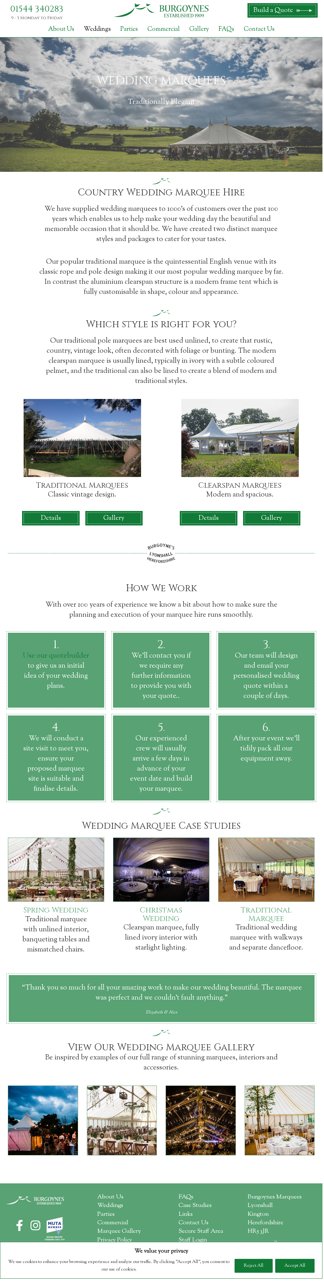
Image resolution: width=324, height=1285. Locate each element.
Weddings (97, 29)
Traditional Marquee (266, 914)
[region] (161, 1260)
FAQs (226, 29)
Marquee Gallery (119, 1231)
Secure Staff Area (201, 1231)
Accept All (294, 1266)
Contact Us (259, 29)
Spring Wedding (55, 910)
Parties (129, 29)
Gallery (199, 29)
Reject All (254, 1266)
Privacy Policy (114, 1240)
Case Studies (195, 1205)
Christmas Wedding (161, 914)
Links (186, 1214)
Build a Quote (273, 10)
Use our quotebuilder (56, 656)
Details (51, 518)
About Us (61, 29)
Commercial (163, 29)
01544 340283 (36, 9)
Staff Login (193, 1240)
